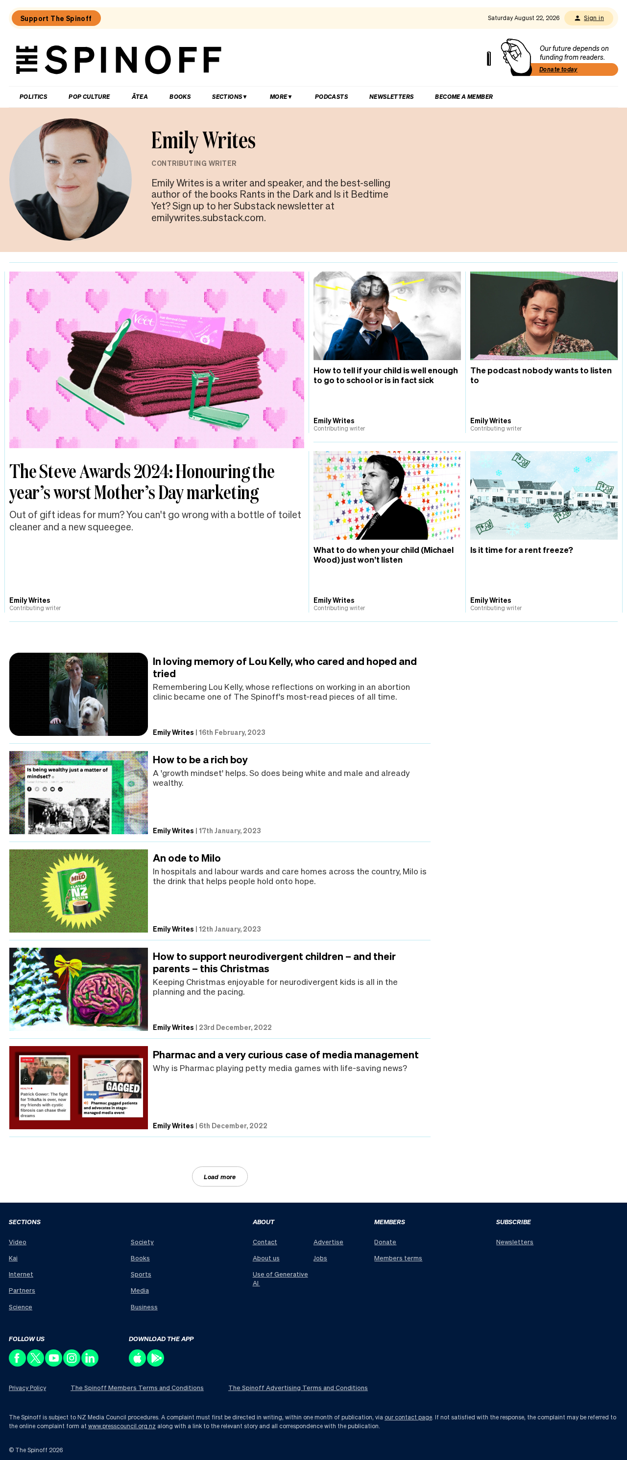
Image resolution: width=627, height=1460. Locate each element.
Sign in (594, 18)
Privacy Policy (27, 1388)
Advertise (328, 1241)
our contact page (408, 1417)
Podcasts (331, 96)
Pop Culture (89, 96)
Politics (33, 96)
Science (20, 1306)
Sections (227, 96)
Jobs (320, 1258)
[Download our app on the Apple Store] (138, 1364)
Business (144, 1306)
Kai (13, 1258)
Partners (22, 1290)
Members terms (398, 1258)
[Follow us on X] (36, 1364)
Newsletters (391, 96)
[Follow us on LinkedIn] (90, 1364)
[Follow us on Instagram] (72, 1364)
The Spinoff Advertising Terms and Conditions (298, 1387)
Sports (141, 1274)
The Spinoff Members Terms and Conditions (137, 1387)
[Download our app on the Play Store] (156, 1364)
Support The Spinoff (56, 18)
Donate (385, 1241)
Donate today (558, 69)
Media (140, 1290)
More (279, 96)
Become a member (464, 96)
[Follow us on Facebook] (18, 1364)
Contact (265, 1241)
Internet (21, 1274)
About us (266, 1258)
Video (17, 1241)
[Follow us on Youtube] (54, 1364)
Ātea (140, 96)
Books (180, 96)
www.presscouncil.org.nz (122, 1426)
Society (142, 1241)
